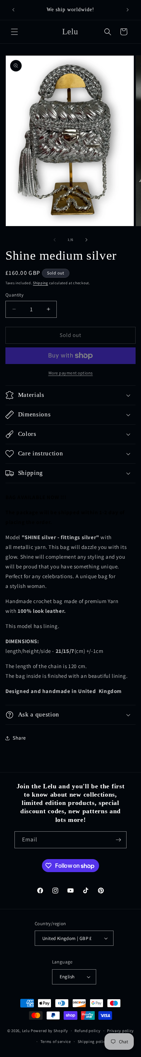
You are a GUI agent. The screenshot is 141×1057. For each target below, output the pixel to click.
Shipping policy (93, 1041)
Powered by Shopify (49, 1030)
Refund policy (87, 1030)
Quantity (14, 295)
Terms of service (55, 1041)
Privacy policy (120, 1030)
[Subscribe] (118, 839)
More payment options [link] (70, 373)
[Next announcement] (128, 10)
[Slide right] (86, 240)
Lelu (26, 1030)
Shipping (40, 283)
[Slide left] (55, 240)
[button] (14, 32)
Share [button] (19, 738)
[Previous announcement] (13, 10)
